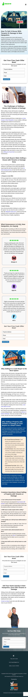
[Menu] (25, 4)
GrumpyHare (20, 673)
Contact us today (5, 601)
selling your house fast (8, 151)
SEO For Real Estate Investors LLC (17, 676)
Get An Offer (6, 79)
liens (14, 535)
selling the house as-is (10, 211)
